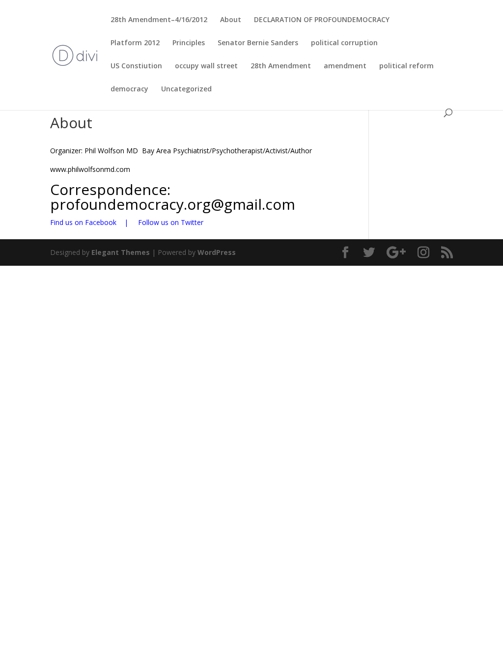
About (230, 20)
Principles (188, 43)
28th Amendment (281, 66)
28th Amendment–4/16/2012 (159, 20)
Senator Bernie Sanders (258, 43)
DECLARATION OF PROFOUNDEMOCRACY (322, 20)
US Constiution (136, 66)
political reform (406, 66)
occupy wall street (206, 66)
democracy (129, 89)
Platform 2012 (135, 43)
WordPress (216, 252)
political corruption (344, 43)
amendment (345, 66)
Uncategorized (186, 89)
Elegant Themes (120, 252)
